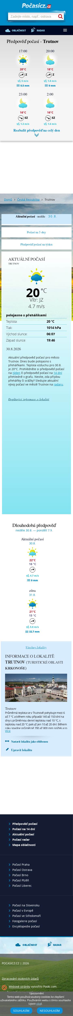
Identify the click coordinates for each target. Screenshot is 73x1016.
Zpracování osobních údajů (20, 979)
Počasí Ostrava (22, 870)
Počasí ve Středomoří (26, 916)
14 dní (58, 373)
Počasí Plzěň (20, 880)
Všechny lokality (36, 647)
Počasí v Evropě (22, 910)
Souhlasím (21, 1011)
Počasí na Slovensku (26, 905)
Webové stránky (19, 987)
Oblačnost (19, 30)
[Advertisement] (36, 164)
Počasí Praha (21, 864)
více (8, 731)
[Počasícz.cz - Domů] (36, 6)
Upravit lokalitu (21, 750)
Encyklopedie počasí (26, 926)
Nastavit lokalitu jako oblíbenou (29, 741)
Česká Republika (28, 199)
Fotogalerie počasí (24, 921)
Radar (41, 30)
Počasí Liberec (22, 886)
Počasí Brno (20, 875)
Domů (8, 199)
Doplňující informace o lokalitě (28, 399)
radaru (58, 384)
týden (16, 373)
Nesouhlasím (50, 1011)
